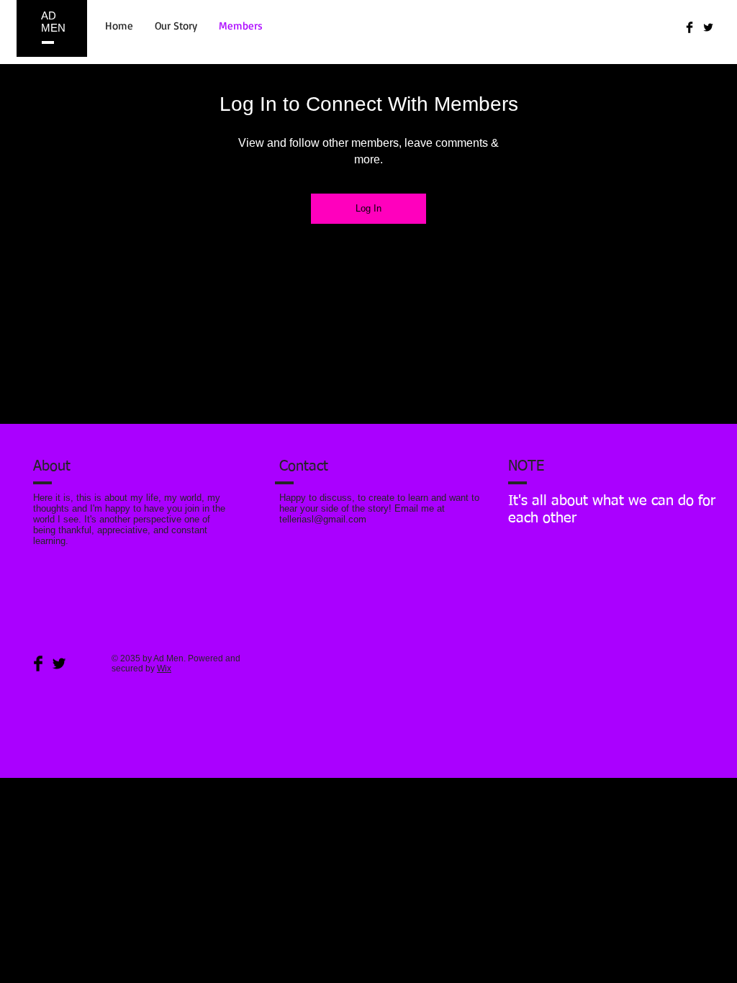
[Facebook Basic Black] (689, 27)
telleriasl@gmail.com (322, 519)
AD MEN (53, 21)
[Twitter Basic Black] (708, 27)
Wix (164, 668)
